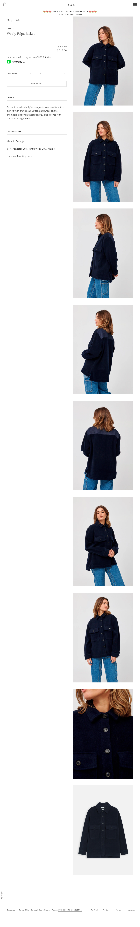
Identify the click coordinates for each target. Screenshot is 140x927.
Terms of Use (24, 910)
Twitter (106, 910)
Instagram (131, 910)
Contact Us (11, 910)
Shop (9, 20)
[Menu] (135, 4)
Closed (10, 29)
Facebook (94, 910)
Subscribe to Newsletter (70, 910)
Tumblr (118, 910)
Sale (17, 20)
